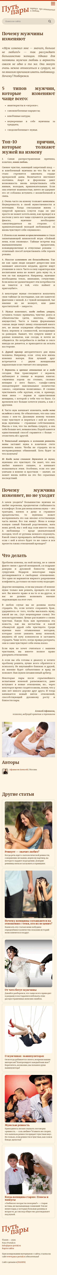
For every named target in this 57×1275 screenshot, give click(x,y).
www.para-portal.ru (16, 1256)
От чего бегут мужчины (21, 989)
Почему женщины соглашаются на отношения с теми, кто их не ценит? (28, 922)
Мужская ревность (17, 1125)
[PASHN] (21, 1262)
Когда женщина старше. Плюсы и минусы (26, 1198)
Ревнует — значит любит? (22, 851)
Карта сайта (8, 1248)
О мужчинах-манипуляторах (24, 1056)
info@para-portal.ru (11, 1245)
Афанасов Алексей (18, 769)
